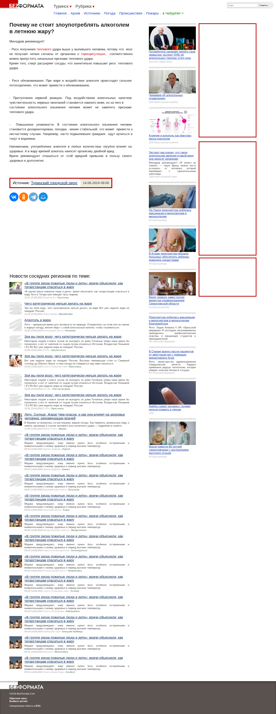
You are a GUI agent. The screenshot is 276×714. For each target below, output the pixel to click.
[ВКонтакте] (13, 196)
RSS (38, 706)
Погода (109, 13)
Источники (92, 13)
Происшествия (130, 13)
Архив (75, 13)
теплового (44, 49)
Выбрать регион (18, 701)
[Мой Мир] (43, 196)
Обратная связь (18, 698)
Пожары (152, 13)
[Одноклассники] (23, 196)
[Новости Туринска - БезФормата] (22, 4)
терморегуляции (93, 54)
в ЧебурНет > (173, 13)
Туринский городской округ (54, 183)
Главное (60, 13)
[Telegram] (33, 196)
